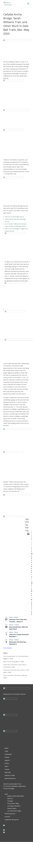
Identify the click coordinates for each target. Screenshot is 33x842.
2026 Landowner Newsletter (12, 675)
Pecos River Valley (13, 803)
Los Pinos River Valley (14, 811)
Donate (7, 757)
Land (6, 794)
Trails (6, 751)
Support (7, 760)
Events (7, 763)
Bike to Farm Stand (9, 661)
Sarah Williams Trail (19, 377)
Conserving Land (10, 813)
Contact (7, 769)
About (6, 748)
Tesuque (10, 801)
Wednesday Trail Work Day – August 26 (31, 584)
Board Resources (10, 778)
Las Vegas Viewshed (13, 806)
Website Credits (10, 775)
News (6, 766)
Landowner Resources (12, 819)
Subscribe (8, 772)
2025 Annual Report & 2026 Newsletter (16, 656)
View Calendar (7, 648)
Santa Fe (10, 798)
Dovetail (7, 816)
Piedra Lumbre (12, 808)
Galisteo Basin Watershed (15, 796)
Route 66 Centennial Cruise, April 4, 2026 (16, 670)
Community (8, 754)
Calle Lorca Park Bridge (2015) (14, 217)
